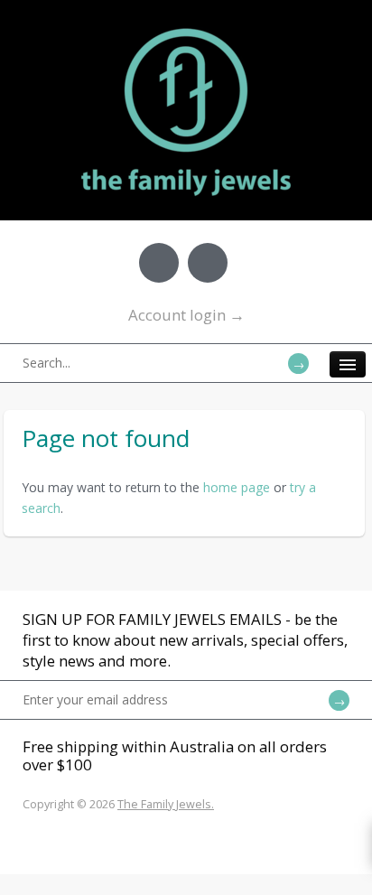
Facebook (159, 263)
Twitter (208, 263)
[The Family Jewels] (186, 27)
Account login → (186, 314)
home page (236, 487)
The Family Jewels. (165, 804)
